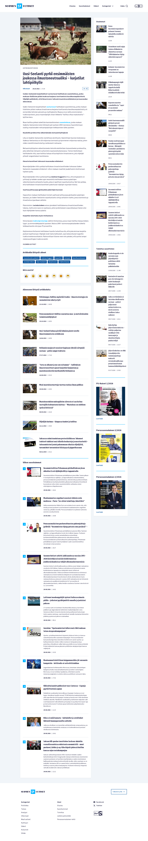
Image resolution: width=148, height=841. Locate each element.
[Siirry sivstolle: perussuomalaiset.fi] (110, 813)
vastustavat (51, 107)
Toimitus (60, 812)
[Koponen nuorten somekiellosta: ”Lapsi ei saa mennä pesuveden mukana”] (101, 108)
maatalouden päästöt (31, 258)
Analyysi (24, 812)
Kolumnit (24, 830)
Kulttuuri (24, 823)
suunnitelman (64, 122)
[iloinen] (33, 276)
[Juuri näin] (26, 276)
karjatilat (58, 258)
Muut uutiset (26, 819)
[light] (141, 6)
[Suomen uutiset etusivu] (16, 6)
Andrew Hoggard (47, 258)
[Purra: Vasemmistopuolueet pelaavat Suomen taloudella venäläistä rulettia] (101, 33)
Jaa (84, 88)
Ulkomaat (26, 89)
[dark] (136, 6)
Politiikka (24, 805)
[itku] (40, 276)
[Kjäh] (68, 276)
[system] (139, 6)
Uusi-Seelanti (41, 262)
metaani (67, 258)
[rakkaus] (61, 276)
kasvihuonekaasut (79, 258)
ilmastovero (53, 262)
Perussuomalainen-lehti (66, 819)
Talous (23, 809)
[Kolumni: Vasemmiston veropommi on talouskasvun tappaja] (101, 71)
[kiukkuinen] (47, 276)
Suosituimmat (84, 6)
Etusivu (72, 6)
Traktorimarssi (64, 262)
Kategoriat (106, 6)
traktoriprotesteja (40, 221)
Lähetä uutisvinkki (64, 816)
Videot (96, 6)
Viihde (23, 833)
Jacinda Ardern (29, 262)
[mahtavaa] (54, 276)
